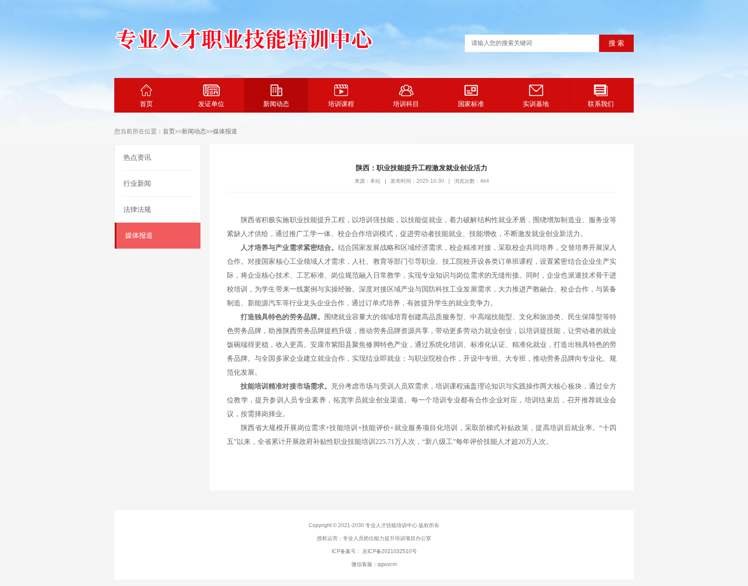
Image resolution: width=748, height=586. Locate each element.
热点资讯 (137, 157)
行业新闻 (137, 183)
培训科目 (406, 103)
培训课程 (341, 103)
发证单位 (211, 103)
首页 (146, 103)
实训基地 (536, 103)
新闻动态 (276, 103)
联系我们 (601, 103)
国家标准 (471, 103)
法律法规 (137, 209)
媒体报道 (225, 131)
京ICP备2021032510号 (389, 551)
